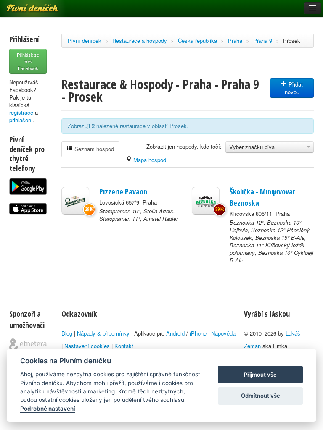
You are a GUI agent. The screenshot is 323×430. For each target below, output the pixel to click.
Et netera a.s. (28, 344)
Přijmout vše (260, 374)
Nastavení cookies (87, 346)
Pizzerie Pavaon (123, 191)
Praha (235, 41)
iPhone (198, 333)
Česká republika (197, 41)
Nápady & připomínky (103, 333)
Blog (66, 333)
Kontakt (123, 346)
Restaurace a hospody (139, 41)
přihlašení (21, 120)
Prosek (291, 41)
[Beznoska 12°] (206, 201)
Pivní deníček (84, 41)
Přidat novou (294, 88)
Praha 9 (262, 41)
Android (175, 333)
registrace (21, 112)
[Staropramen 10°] (75, 201)
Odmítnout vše (260, 395)
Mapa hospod (149, 160)
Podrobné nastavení (47, 408)
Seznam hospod (93, 149)
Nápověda (223, 333)
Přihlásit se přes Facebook (28, 61)
